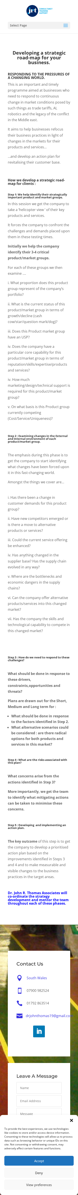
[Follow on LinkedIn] (39, 1031)
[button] (71, 1120)
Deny (39, 1173)
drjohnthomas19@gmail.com (49, 1015)
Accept (39, 1161)
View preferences (39, 1185)
